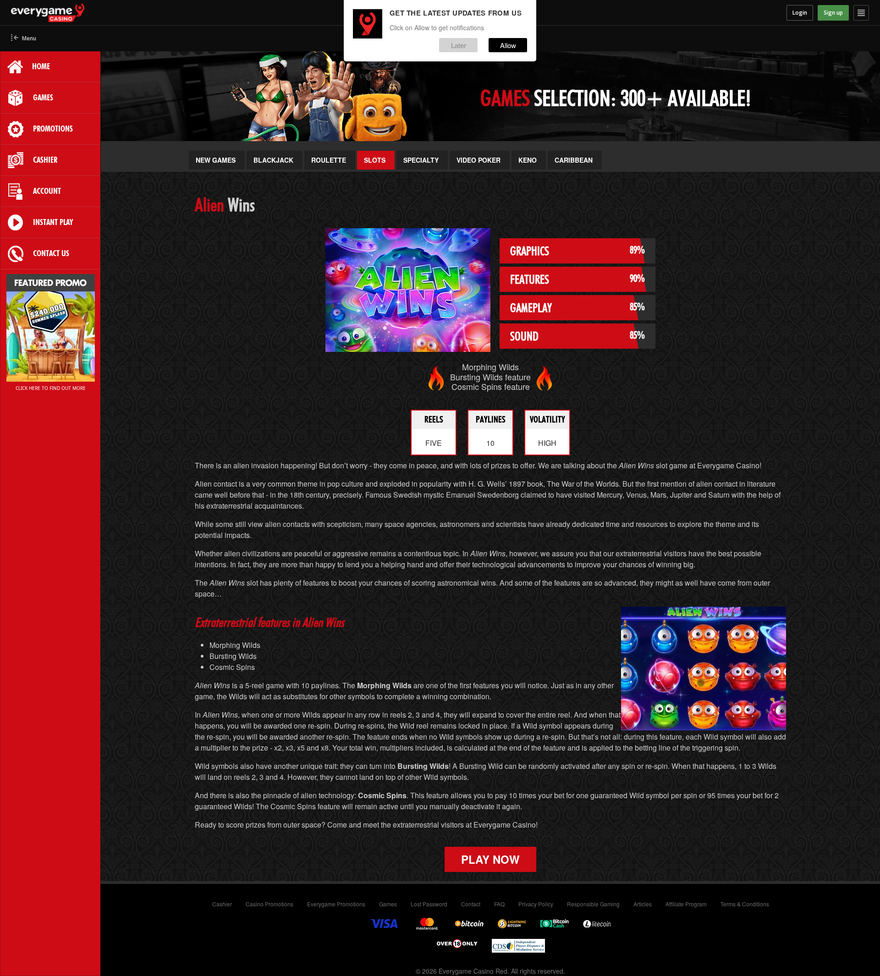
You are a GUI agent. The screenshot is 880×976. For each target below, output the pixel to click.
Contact (470, 904)
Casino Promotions (269, 904)
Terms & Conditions (744, 904)
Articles (642, 904)
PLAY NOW (490, 859)
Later (458, 45)
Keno (527, 159)
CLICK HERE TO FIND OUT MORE (51, 388)
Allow (508, 45)
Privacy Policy (535, 904)
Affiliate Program (686, 904)
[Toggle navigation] (861, 13)
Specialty (421, 159)
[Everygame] (118, 13)
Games (388, 904)
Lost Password (429, 904)
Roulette (328, 159)
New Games (216, 159)
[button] (23, 39)
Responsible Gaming (593, 904)
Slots (374, 159)
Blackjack (273, 159)
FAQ (499, 904)
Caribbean (574, 159)
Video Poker (478, 159)
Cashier (222, 904)
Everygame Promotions (336, 904)
